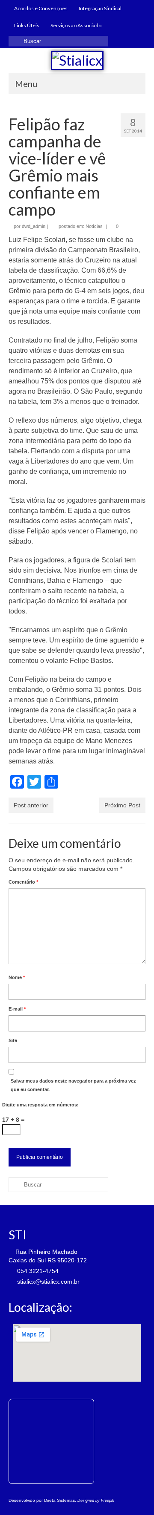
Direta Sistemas (59, 1500)
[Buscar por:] (58, 41)
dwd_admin (33, 226)
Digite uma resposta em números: (40, 1104)
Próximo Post (122, 805)
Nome (17, 977)
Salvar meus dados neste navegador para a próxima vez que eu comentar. (73, 1085)
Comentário (23, 881)
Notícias (94, 226)
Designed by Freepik (95, 1500)
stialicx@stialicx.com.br (47, 1281)
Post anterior (31, 805)
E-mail (17, 1008)
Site (13, 1040)
